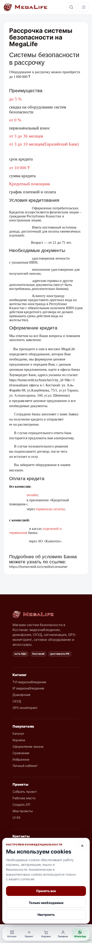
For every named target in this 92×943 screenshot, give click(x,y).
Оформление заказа (28, 746)
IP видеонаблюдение (28, 688)
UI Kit (16, 817)
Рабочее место (24, 798)
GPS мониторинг (25, 708)
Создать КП (21, 804)
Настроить (46, 914)
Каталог (18, 733)
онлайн (32, 495)
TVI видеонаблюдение (29, 682)
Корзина (19, 740)
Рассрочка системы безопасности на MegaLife (40, 37)
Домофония (21, 695)
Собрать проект (25, 791)
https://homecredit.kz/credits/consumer (38, 566)
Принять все (46, 891)
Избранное (21, 759)
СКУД (17, 701)
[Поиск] (71, 7)
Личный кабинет (25, 766)
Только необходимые (46, 903)
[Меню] (83, 7)
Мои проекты (23, 811)
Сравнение (21, 753)
